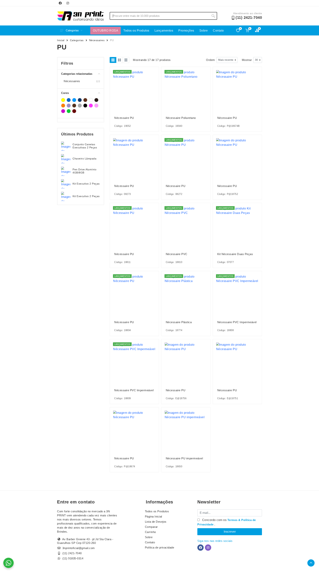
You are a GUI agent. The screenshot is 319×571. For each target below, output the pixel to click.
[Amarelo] (63, 100)
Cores (65, 92)
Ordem (210, 59)
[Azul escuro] (80, 100)
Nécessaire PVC (176, 254)
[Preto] (85, 106)
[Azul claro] (74, 100)
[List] (126, 60)
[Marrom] (74, 106)
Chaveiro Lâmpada (84, 158)
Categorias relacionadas (76, 73)
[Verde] (69, 111)
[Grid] (113, 60)
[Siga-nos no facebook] (60, 3)
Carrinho (150, 532)
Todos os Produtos (136, 30)
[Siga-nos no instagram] (68, 3)
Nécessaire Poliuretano (181, 117)
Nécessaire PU (124, 117)
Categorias (72, 30)
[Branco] (91, 100)
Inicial (60, 40)
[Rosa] (91, 106)
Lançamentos (164, 30)
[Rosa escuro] (63, 111)
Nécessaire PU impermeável (184, 458)
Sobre (203, 30)
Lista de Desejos (156, 521)
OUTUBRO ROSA (105, 30)
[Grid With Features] (119, 60)
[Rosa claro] (96, 106)
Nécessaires (97, 40)
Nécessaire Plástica (179, 322)
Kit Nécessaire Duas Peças (235, 254)
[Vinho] (74, 111)
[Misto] (80, 106)
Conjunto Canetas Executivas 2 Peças (85, 146)
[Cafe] (96, 100)
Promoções (186, 30)
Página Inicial (153, 516)
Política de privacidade (159, 547)
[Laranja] (63, 106)
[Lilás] (69, 106)
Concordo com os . (226, 522)
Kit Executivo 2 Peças (86, 183)
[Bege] (85, 100)
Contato (218, 30)
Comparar (151, 526)
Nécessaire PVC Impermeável (237, 322)
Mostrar (247, 59)
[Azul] (69, 100)
